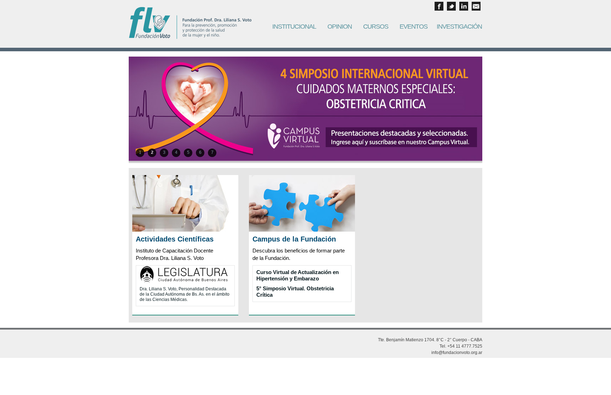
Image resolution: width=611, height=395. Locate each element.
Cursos (375, 26)
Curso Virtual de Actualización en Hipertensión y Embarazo (297, 275)
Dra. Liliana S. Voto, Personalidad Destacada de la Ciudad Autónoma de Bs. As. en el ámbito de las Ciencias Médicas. (184, 294)
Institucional (294, 26)
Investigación (459, 26)
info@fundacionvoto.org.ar (456, 352)
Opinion (339, 26)
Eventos (413, 26)
